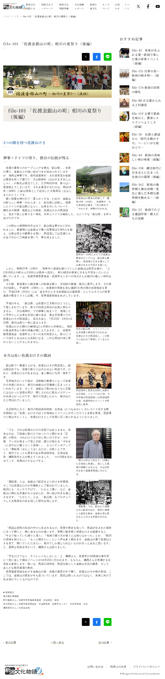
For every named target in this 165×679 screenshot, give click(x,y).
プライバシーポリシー (146, 666)
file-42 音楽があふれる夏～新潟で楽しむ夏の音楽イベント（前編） (146, 56)
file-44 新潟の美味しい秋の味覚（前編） (147, 157)
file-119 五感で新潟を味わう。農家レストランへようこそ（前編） (146, 120)
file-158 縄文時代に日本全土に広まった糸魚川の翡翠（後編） (147, 172)
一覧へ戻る (57, 642)
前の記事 (10, 642)
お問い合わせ (95, 666)
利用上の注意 (118, 666)
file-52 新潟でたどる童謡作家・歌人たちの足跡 (146, 213)
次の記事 (103, 642)
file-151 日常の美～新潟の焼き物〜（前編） (145, 75)
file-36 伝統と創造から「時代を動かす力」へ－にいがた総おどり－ (146, 140)
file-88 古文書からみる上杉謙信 (146, 102)
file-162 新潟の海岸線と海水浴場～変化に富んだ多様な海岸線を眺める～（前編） (145, 193)
